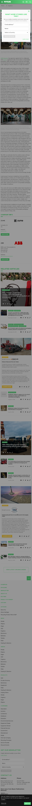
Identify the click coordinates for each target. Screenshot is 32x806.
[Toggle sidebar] (2, 2)
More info (3, 803)
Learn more (26, 39)
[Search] (30, 2)
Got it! (27, 803)
